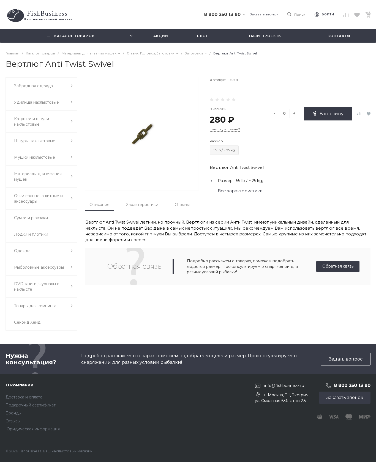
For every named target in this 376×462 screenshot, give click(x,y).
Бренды (13, 413)
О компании (20, 384)
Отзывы (182, 204)
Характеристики (142, 204)
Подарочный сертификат (31, 405)
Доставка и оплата (24, 397)
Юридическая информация (33, 429)
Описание (99, 204)
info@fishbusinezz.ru (284, 385)
